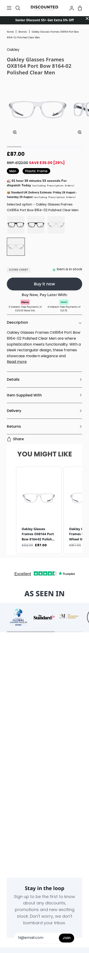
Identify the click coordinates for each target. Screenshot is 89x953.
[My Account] (70, 8)
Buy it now (44, 284)
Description (17, 322)
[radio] (16, 225)
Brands (22, 32)
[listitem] (39, 510)
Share (18, 439)
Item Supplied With (24, 395)
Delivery (14, 410)
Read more (17, 362)
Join (67, 937)
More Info (29, 311)
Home (10, 32)
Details (13, 379)
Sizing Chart (18, 270)
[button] (11, 510)
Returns (14, 426)
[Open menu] (6, 7)
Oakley (13, 50)
